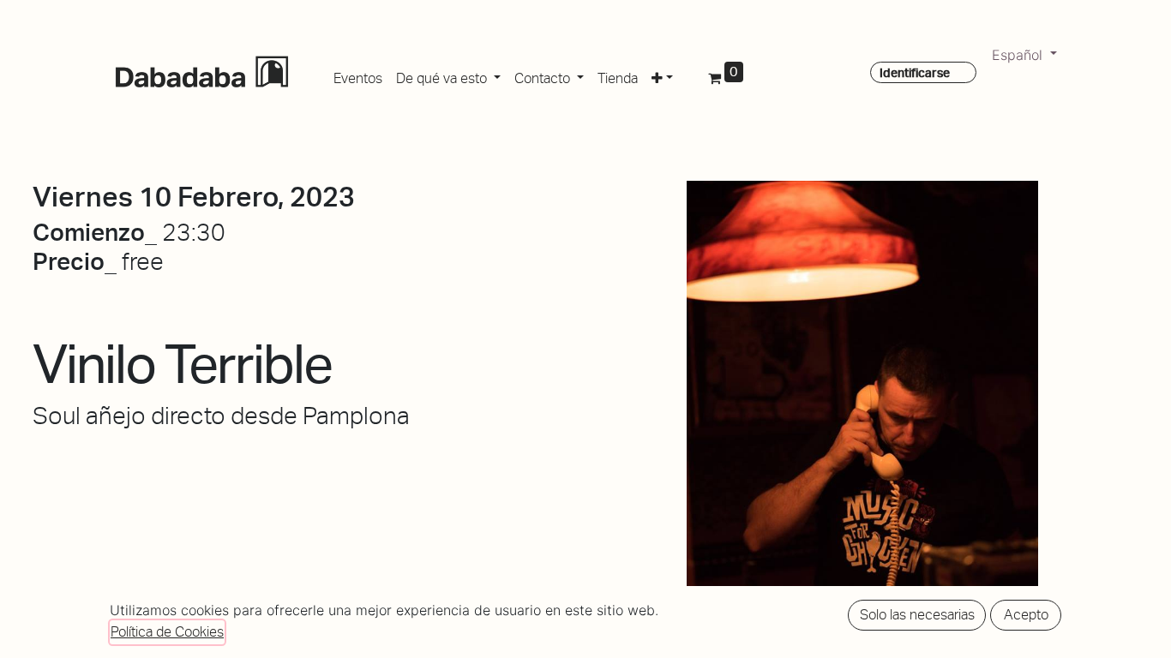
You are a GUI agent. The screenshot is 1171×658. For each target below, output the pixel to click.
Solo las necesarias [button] (917, 615)
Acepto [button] (1026, 615)
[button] (662, 75)
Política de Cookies (167, 632)
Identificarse (915, 73)
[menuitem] (358, 75)
